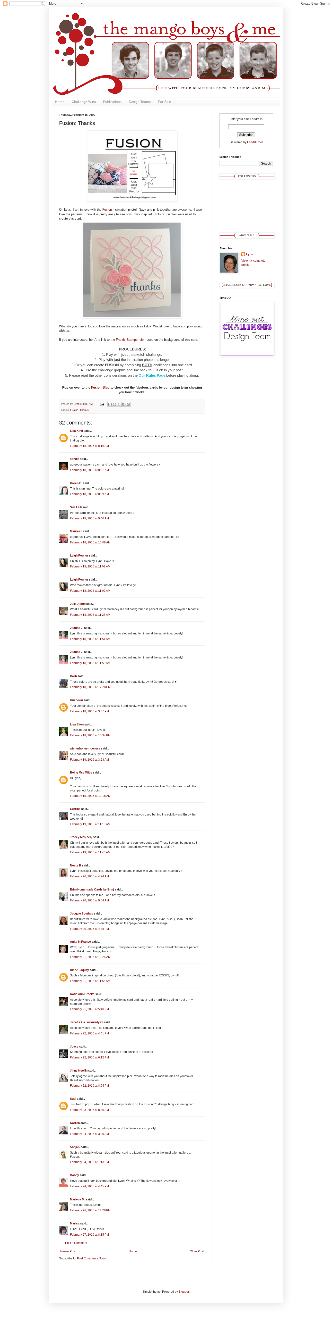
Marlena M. (77, 1199)
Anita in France (80, 941)
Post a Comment (76, 1243)
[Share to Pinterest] (128, 404)
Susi (73, 1098)
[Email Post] (102, 403)
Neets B (75, 865)
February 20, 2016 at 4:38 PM (89, 929)
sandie (74, 459)
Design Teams (140, 102)
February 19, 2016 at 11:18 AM (90, 824)
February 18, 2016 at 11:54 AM (90, 639)
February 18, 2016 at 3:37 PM (89, 711)
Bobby (74, 1175)
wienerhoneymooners (85, 748)
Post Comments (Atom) (92, 1258)
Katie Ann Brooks (82, 994)
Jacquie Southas (81, 913)
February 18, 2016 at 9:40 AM (89, 518)
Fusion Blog (100, 387)
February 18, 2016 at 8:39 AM (89, 494)
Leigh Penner (79, 555)
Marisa (74, 1223)
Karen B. (76, 483)
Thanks (84, 409)
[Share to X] (119, 404)
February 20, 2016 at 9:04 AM (89, 900)
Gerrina (75, 809)
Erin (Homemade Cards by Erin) (92, 889)
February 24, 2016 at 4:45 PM (89, 1186)
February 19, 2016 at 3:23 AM (89, 759)
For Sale (164, 102)
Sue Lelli (76, 507)
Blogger (184, 1291)
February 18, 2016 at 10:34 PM (90, 735)
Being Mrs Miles (81, 772)
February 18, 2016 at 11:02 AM (90, 566)
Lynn (249, 254)
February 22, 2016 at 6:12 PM (89, 1057)
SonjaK (75, 1147)
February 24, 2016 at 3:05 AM (89, 1134)
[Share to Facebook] (123, 404)
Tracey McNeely (81, 837)
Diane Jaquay (79, 970)
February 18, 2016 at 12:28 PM (90, 687)
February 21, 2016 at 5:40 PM (89, 1009)
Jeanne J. (77, 628)
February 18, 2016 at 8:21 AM (89, 470)
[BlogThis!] (114, 404)
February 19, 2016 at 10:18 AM (90, 796)
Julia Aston (78, 604)
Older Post (197, 1251)
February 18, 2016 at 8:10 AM (89, 446)
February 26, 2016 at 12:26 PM (90, 1210)
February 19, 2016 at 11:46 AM (90, 852)
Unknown (76, 700)
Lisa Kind (76, 431)
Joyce (74, 1046)
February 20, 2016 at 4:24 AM (89, 876)
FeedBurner (255, 142)
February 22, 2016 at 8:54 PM (89, 1085)
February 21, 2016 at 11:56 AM (90, 981)
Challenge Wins (84, 102)
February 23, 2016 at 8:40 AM (89, 1110)
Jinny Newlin (78, 1070)
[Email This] (109, 404)
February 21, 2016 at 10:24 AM (90, 957)
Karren (75, 1123)
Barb (73, 676)
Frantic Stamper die (130, 339)
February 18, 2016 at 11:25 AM (90, 614)
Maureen (76, 531)
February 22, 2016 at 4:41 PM (89, 1033)
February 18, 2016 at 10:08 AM (90, 542)
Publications (112, 102)
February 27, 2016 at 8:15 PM (89, 1234)
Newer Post (68, 1251)
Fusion (107, 209)
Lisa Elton (77, 724)
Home (59, 102)
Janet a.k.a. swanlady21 (86, 1022)
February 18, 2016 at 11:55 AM (90, 663)
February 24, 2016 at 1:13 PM (89, 1162)
